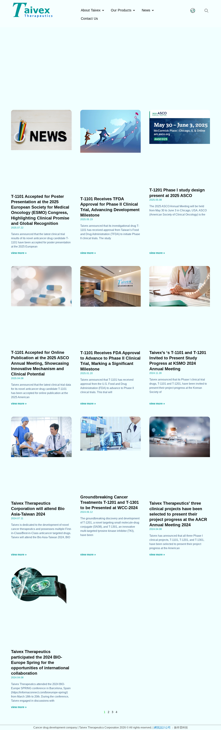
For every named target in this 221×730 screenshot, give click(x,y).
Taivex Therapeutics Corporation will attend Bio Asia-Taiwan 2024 (38, 508)
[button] (206, 10)
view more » (19, 252)
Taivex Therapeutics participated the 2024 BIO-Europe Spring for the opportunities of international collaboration (40, 662)
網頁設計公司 (162, 727)
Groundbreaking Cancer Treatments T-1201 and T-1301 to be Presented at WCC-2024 (109, 502)
